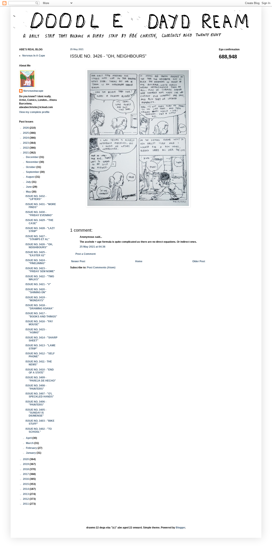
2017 (26, 474)
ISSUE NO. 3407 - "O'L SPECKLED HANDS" (40, 395)
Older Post (198, 261)
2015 (26, 484)
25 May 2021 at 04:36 (92, 246)
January (31, 452)
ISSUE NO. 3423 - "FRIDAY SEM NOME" (40, 270)
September (33, 171)
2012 (26, 498)
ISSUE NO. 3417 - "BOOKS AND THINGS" (41, 315)
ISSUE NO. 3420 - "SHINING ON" (36, 291)
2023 (26, 142)
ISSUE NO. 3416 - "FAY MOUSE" (39, 323)
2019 (26, 464)
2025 (26, 132)
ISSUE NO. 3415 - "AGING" (36, 331)
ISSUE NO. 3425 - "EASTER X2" (36, 254)
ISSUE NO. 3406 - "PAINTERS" (36, 403)
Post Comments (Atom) (101, 267)
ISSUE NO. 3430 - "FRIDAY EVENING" (39, 214)
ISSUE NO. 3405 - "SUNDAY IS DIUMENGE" (36, 412)
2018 (26, 469)
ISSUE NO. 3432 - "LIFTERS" (36, 198)
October (31, 167)
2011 (26, 503)
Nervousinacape (33, 90)
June (29, 186)
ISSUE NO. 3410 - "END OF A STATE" (40, 371)
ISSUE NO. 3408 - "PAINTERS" (36, 387)
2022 (26, 147)
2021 (26, 152)
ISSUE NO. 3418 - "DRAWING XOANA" (40, 307)
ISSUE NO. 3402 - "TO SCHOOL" (39, 430)
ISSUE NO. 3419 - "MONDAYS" (36, 299)
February (32, 448)
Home (138, 261)
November (32, 162)
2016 (26, 479)
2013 (26, 494)
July (29, 181)
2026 (26, 127)
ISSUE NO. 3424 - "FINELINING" (36, 262)
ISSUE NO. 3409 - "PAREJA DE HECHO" (41, 379)
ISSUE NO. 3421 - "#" (38, 284)
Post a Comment (85, 253)
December (32, 157)
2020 (26, 459)
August (30, 176)
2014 (26, 488)
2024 (26, 137)
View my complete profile (34, 112)
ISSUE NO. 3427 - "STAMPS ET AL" (38, 238)
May (29, 191)
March (30, 443)
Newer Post (78, 261)
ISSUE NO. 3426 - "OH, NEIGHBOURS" (39, 246)
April (29, 438)
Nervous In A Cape (33, 55)
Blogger (180, 527)
